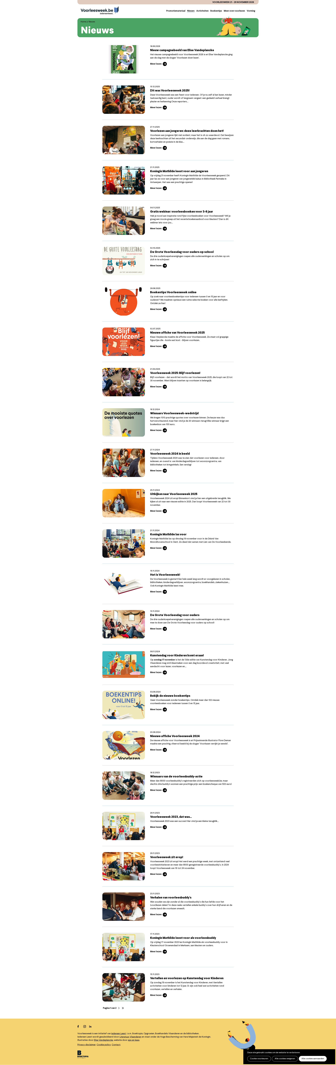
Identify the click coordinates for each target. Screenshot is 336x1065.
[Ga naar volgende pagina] (119, 1008)
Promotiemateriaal (175, 11)
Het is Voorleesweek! (165, 574)
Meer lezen (156, 64)
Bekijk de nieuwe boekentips (170, 695)
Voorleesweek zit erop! (166, 857)
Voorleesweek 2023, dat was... (171, 817)
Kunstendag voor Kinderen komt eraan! (177, 655)
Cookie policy (104, 1045)
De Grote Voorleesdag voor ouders (174, 615)
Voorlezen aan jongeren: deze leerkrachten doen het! (187, 131)
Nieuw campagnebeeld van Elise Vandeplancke (182, 50)
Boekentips (216, 11)
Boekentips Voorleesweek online (173, 292)
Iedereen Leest (118, 1034)
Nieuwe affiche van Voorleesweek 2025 (177, 332)
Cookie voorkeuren (259, 1059)
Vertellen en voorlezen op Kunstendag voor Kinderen (187, 978)
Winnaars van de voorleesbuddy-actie (176, 776)
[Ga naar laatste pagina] (123, 1008)
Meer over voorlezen (234, 11)
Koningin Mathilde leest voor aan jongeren (179, 171)
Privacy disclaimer (86, 1045)
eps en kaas (133, 1040)
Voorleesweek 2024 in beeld (170, 453)
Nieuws (191, 11)
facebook (80, 1026)
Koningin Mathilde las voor (168, 534)
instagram (86, 1026)
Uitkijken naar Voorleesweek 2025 (173, 494)
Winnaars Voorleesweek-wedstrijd (174, 413)
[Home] (100, 10)
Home (83, 22)
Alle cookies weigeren (285, 1059)
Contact (116, 1045)
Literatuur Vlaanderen (130, 1037)
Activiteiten (202, 11)
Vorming (251, 11)
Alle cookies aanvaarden (312, 1059)
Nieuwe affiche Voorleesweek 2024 (175, 736)
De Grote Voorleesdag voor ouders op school (182, 252)
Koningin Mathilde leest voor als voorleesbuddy (183, 938)
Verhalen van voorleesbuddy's (170, 897)
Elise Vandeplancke (103, 1040)
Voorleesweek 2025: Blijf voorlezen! (175, 373)
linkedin (92, 1026)
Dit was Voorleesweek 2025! (170, 90)
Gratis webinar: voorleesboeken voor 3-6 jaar (181, 211)
